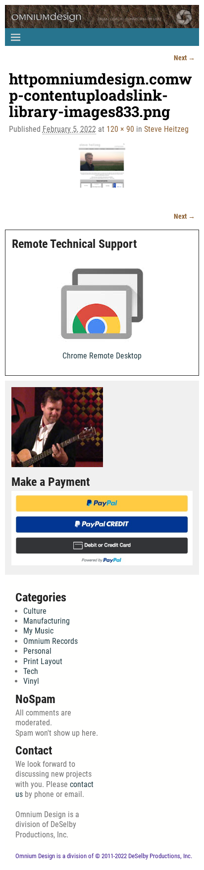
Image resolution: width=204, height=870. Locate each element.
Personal (37, 651)
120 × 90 (120, 129)
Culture (35, 611)
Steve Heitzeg (166, 129)
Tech (30, 671)
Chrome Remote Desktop (102, 355)
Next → (184, 58)
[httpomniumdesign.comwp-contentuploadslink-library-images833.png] (102, 171)
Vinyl (31, 681)
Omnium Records (50, 641)
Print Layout (42, 661)
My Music (38, 630)
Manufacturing (46, 621)
